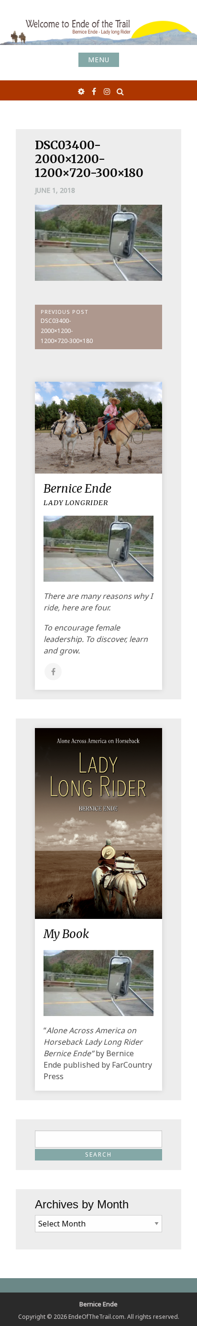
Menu (98, 59)
